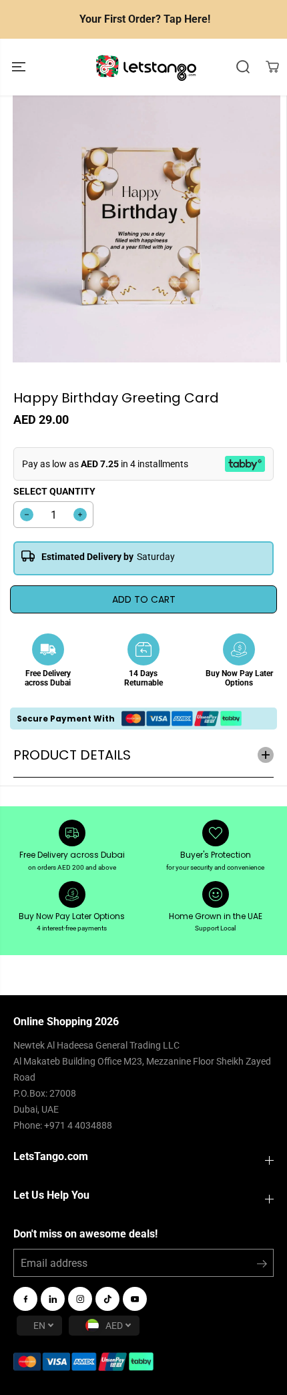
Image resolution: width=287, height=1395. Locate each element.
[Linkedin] (53, 1299)
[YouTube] (135, 1299)
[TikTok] (107, 1299)
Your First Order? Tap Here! (144, 19)
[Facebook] (25, 1299)
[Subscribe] (262, 1266)
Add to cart (144, 599)
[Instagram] (80, 1299)
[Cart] (272, 66)
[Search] (243, 66)
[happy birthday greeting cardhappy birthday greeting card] (146, 228)
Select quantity (54, 491)
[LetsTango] (146, 67)
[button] (20, 67)
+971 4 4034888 (78, 1125)
